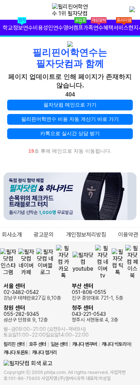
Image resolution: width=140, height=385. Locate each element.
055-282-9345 (26, 313)
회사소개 (12, 234)
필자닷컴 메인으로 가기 (70, 105)
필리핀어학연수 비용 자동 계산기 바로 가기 (70, 119)
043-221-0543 (95, 313)
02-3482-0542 (32, 291)
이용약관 (128, 234)
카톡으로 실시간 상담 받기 (70, 133)
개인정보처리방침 (86, 234)
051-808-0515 (97, 291)
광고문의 (44, 234)
